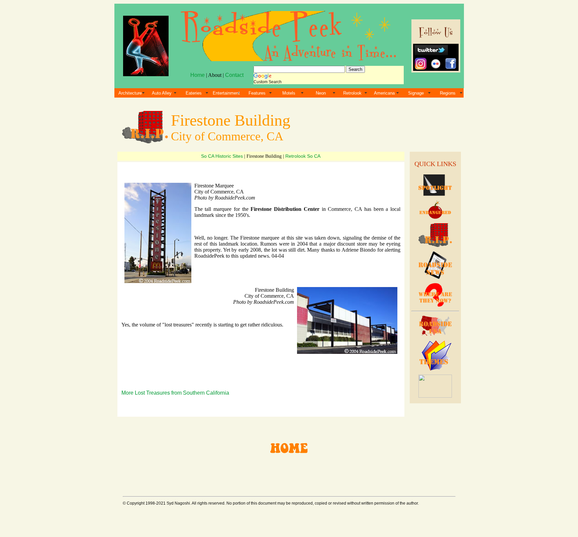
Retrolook (352, 93)
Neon (321, 93)
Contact (234, 75)
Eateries (194, 93)
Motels (288, 93)
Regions (448, 93)
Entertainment (226, 93)
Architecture (130, 93)
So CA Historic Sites (222, 156)
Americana (384, 93)
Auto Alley (162, 93)
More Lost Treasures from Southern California (175, 393)
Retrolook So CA (302, 156)
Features (257, 93)
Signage (416, 93)
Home (197, 75)
